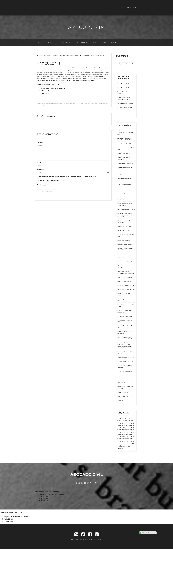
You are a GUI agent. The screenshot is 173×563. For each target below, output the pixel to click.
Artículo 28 (125, 431)
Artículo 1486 (89, 103)
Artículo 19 (125, 425)
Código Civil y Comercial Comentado (48, 55)
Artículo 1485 (82, 103)
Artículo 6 (119, 418)
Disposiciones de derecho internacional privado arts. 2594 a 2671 (124, 215)
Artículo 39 (120, 438)
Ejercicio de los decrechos (124, 230)
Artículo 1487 (97, 103)
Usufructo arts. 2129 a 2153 (124, 396)
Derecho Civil (121, 194)
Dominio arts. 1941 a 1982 (124, 226)
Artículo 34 (125, 434)
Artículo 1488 (104, 103)
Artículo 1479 (40, 103)
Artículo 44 (131, 440)
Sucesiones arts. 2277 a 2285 (125, 361)
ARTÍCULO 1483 (45, 91)
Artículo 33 (120, 434)
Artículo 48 (120, 444)
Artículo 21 (120, 427)
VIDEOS (94, 42)
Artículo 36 (120, 436)
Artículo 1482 (61, 103)
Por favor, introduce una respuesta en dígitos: (51, 180)
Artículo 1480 (47, 103)
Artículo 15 (120, 423)
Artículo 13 (125, 422)
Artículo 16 (125, 423)
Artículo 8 (130, 418)
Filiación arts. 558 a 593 (123, 240)
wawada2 (120, 400)
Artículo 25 (125, 429)
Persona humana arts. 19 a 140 (125, 285)
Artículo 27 (120, 431)
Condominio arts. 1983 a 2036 (125, 163)
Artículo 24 (120, 429)
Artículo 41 (131, 438)
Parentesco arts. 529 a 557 (124, 277)
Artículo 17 (131, 423)
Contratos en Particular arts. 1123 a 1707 (53, 88)
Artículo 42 (120, 440)
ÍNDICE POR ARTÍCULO (81, 42)
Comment (40, 142)
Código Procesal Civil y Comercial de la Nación (123, 98)
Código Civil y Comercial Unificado (125, 446)
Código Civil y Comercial (123, 153)
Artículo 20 (131, 425)
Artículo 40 (125, 438)
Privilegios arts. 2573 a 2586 (124, 316)
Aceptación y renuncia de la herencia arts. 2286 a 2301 (125, 139)
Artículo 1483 (68, 103)
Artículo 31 (125, 432)
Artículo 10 (125, 420)
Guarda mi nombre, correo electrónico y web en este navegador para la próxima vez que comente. (68, 176)
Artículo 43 (125, 440)
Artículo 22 (125, 427)
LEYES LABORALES (122, 258)
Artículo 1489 (40, 105)
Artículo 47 (131, 441)
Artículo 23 (131, 427)
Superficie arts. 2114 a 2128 (124, 377)
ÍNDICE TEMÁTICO (66, 42)
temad (40, 42)
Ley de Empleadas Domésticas (125, 103)
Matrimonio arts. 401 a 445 (124, 262)
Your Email (40, 169)
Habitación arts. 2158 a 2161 (125, 244)
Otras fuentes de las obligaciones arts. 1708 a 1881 (125, 272)
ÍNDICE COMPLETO (51, 42)
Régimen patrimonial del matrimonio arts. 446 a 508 (124, 338)
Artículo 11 (131, 420)
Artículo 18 (120, 425)
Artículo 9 (119, 420)
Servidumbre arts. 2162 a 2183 (125, 357)
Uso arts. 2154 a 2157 (123, 392)
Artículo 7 (124, 418)
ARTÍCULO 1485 (45, 93)
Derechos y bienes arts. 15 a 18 (126, 209)
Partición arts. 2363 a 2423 (124, 281)
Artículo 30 (120, 432)
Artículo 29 (131, 431)
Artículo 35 (131, 434)
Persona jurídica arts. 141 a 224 (125, 289)
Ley (118, 254)
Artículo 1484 (75, 103)
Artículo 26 (131, 429)
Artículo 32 (131, 432)
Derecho (119, 190)
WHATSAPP (114, 42)
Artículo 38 (131, 436)
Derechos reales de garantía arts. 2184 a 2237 (125, 204)
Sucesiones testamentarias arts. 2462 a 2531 (125, 372)
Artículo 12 (120, 422)
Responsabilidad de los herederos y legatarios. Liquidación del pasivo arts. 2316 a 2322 (124, 345)
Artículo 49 (125, 444)
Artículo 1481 (54, 103)
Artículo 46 (125, 441)
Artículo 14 (131, 422)
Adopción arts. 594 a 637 (124, 144)
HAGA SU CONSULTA (84, 483)
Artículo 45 (120, 441)
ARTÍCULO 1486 (45, 96)
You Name (40, 163)
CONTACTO (103, 42)
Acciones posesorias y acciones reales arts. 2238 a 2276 (125, 132)
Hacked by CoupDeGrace (124, 84)
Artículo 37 (125, 436)
